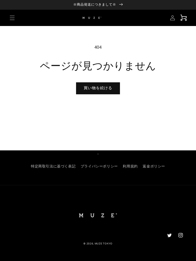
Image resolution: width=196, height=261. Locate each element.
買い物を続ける (98, 88)
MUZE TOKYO (104, 243)
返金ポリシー (154, 166)
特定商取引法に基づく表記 (53, 166)
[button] (12, 17)
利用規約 (130, 166)
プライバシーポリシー (99, 166)
